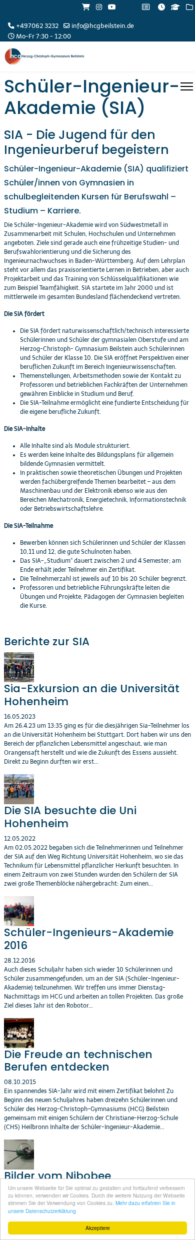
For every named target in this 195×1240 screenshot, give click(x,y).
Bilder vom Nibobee (57, 1176)
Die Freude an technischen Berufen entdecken (78, 1061)
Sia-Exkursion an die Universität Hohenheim (92, 695)
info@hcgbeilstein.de (103, 25)
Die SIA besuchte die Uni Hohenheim (70, 817)
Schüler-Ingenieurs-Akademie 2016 (89, 939)
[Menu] (186, 86)
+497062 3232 (37, 25)
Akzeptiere (98, 1228)
